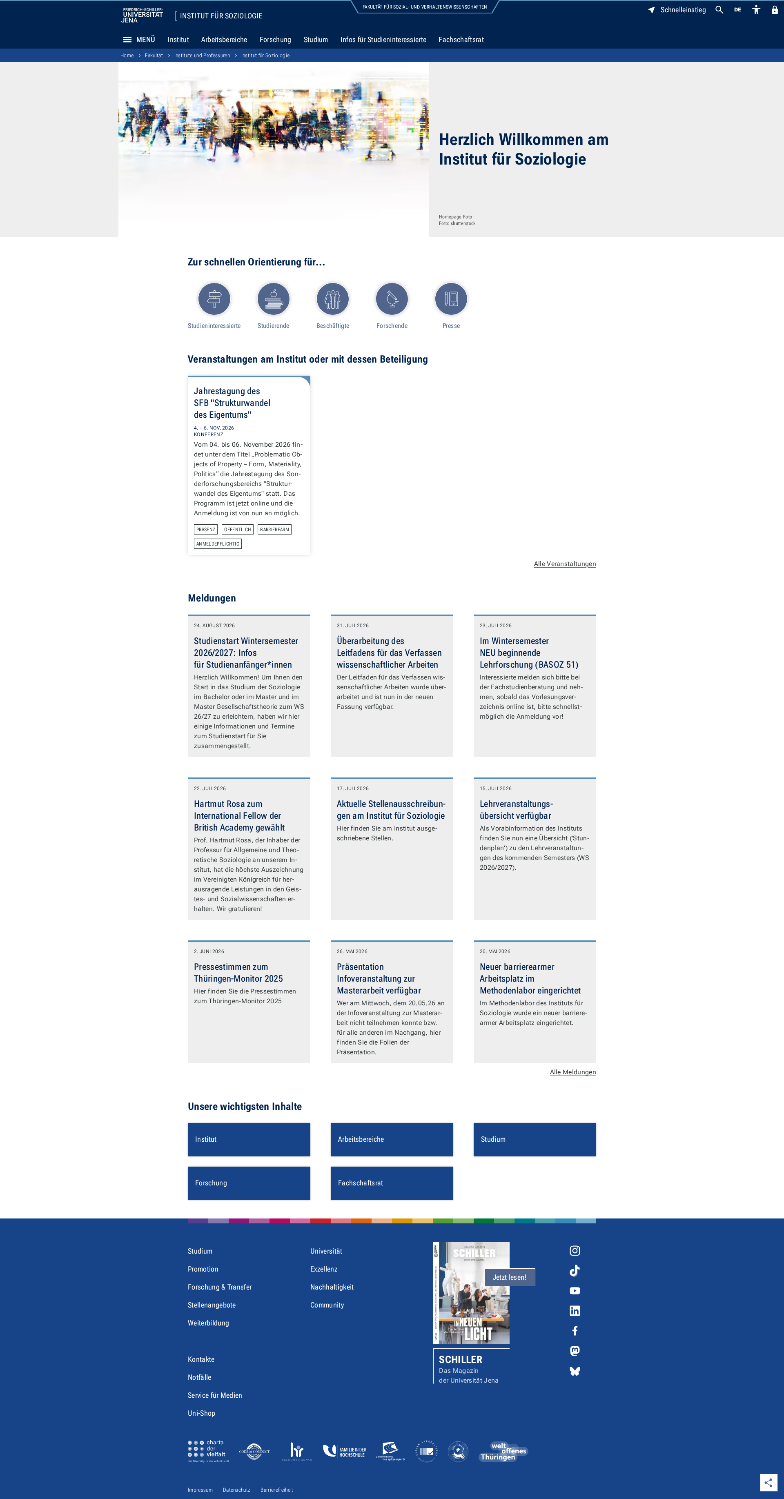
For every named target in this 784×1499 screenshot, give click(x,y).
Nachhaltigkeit (332, 1287)
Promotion (203, 1269)
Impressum (200, 1490)
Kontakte (201, 1359)
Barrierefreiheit (277, 1490)
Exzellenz (323, 1269)
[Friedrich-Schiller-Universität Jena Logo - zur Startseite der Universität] (142, 15)
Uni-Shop (202, 1413)
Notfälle (200, 1377)
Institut (178, 39)
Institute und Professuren (202, 55)
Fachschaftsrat (461, 39)
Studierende (274, 326)
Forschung (276, 39)
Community (327, 1305)
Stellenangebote (212, 1305)
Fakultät (154, 55)
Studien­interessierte (214, 326)
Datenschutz (237, 1490)
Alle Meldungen (573, 1072)
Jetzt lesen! (510, 1277)
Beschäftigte (333, 326)
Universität (326, 1251)
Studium (316, 39)
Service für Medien (215, 1395)
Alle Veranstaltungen (565, 564)
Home (127, 55)
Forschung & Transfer (220, 1287)
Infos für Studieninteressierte (384, 39)
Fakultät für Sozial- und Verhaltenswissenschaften (425, 7)
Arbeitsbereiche (224, 39)
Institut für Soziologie (221, 16)
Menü (145, 39)
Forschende (392, 326)
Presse (451, 326)
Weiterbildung (208, 1323)
